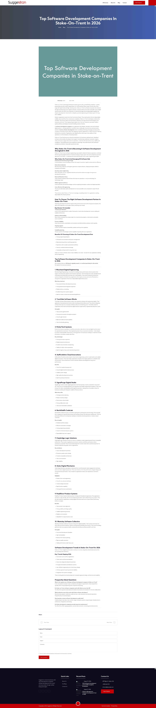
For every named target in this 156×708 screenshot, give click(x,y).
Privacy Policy (114, 706)
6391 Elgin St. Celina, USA (108, 681)
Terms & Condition (106, 706)
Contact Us (64, 686)
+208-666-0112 (106, 684)
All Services (105, 2)
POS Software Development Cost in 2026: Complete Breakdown (89, 685)
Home (59, 27)
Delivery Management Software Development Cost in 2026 (89, 693)
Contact (125, 2)
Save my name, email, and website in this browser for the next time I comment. (56, 653)
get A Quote (106, 691)
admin (64, 100)
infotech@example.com (108, 687)
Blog (119, 2)
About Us (113, 2)
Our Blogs (64, 683)
